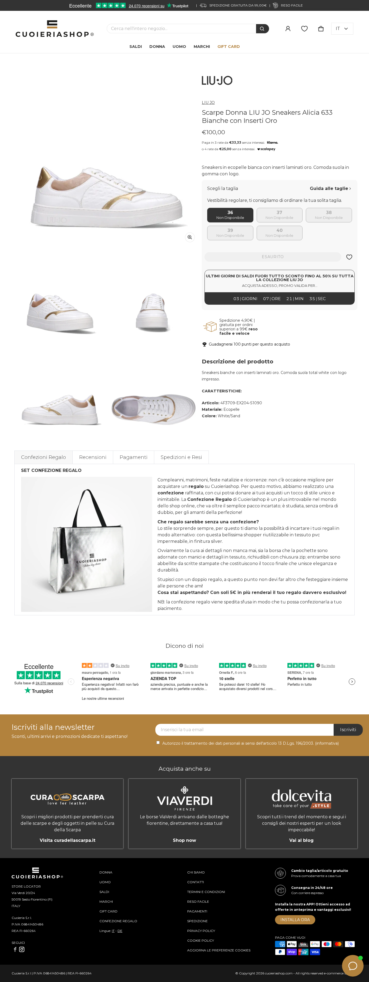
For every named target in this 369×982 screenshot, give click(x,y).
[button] (321, 29)
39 (230, 230)
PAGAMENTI (197, 911)
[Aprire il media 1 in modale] (106, 154)
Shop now (184, 840)
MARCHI (106, 901)
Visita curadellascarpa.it (67, 840)
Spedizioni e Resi (181, 457)
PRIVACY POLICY (201, 931)
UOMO (105, 882)
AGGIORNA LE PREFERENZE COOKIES (218, 950)
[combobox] (181, 28)
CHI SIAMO (196, 872)
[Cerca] (262, 28)
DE (120, 931)
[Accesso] (288, 29)
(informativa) (327, 743)
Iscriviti (348, 729)
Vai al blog (301, 840)
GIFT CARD (108, 911)
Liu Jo (208, 102)
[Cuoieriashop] (55, 28)
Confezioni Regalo (43, 457)
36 (230, 212)
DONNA (105, 872)
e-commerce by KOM (340, 973)
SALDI (104, 892)
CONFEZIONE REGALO (118, 921)
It (338, 28)
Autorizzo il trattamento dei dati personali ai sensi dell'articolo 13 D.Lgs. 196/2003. (250, 743)
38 (329, 212)
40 (279, 230)
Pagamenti (133, 457)
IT (113, 931)
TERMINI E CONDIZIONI (206, 892)
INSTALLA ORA (295, 919)
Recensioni (92, 457)
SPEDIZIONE (197, 921)
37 (279, 212)
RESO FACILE (198, 901)
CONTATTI (195, 882)
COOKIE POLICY (200, 940)
